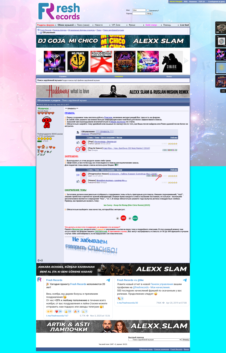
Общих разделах (118, 122)
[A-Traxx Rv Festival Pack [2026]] (78, 72)
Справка (62, 76)
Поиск (99, 30)
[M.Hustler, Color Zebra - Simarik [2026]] (101, 72)
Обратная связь (146, 349)
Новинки (193, 1)
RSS (185, 1)
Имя (128, 10)
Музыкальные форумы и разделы (81, 30)
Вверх (186, 349)
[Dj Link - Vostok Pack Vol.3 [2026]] (54, 72)
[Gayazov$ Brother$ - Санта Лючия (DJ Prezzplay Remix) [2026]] (124, 72)
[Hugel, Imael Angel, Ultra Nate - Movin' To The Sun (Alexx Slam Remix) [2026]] (171, 72)
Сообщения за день (216, 1)
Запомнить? (154, 11)
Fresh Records (46, 30)
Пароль (129, 13)
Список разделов (161, 349)
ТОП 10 (202, 1)
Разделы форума (59, 30)
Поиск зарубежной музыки (113, 30)
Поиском (108, 117)
